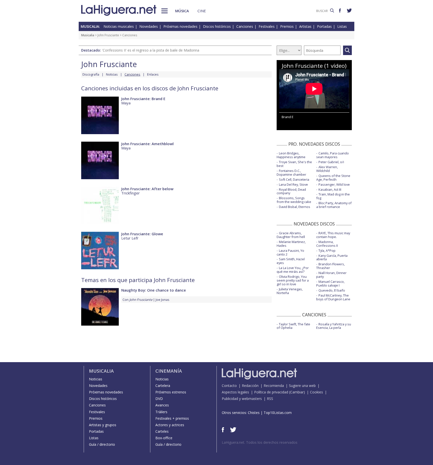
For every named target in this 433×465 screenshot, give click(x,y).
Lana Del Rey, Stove (293, 184)
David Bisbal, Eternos (294, 206)
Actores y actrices (169, 424)
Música (182, 10)
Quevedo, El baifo (331, 290)
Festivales (267, 26)
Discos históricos (217, 26)
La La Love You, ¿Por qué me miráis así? (293, 270)
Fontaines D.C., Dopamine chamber (291, 172)
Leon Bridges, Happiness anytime (291, 155)
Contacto (229, 385)
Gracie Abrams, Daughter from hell (291, 235)
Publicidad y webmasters (242, 398)
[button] (164, 11)
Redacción (250, 385)
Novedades (148, 26)
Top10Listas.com (278, 412)
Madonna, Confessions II (327, 244)
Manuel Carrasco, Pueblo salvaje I (330, 283)
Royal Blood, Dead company (291, 191)
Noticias (112, 74)
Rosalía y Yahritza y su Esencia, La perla (333, 326)
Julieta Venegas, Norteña (290, 291)
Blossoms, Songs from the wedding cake (294, 200)
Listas (342, 26)
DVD (159, 398)
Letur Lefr (130, 238)
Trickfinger (130, 192)
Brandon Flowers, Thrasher (330, 266)
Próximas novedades (180, 26)
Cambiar (297, 392)
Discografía (90, 74)
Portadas (324, 26)
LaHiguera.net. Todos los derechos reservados (259, 442)
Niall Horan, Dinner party (331, 275)
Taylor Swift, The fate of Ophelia (293, 326)
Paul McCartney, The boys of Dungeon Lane (333, 297)
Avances (162, 405)
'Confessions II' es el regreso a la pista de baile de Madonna (150, 50)
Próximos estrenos (170, 392)
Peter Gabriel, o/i (331, 162)
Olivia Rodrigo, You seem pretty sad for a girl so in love (293, 280)
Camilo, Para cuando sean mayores (332, 155)
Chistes (254, 412)
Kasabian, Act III (329, 189)
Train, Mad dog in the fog (333, 196)
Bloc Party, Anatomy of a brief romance (334, 205)
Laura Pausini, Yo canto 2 (290, 252)
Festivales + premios (172, 418)
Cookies (316, 392)
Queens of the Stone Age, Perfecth (333, 177)
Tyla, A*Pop (327, 250)
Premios (287, 26)
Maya (126, 102)
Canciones (244, 26)
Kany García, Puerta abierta (332, 257)
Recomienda (274, 385)
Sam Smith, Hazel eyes (291, 261)
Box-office (163, 437)
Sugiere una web (302, 385)
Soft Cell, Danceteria (294, 179)
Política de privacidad (271, 392)
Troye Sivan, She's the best (294, 164)
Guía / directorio (102, 444)
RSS (270, 398)
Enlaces (153, 74)
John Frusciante (108, 35)
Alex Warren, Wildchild (327, 169)
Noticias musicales (118, 26)
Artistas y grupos (102, 424)
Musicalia (87, 35)
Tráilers (161, 411)
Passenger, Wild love (334, 184)
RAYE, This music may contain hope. (333, 235)
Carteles (162, 431)
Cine (201, 10)
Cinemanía (168, 371)
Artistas (305, 26)
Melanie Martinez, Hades (291, 244)
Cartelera (162, 385)
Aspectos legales (235, 392)
